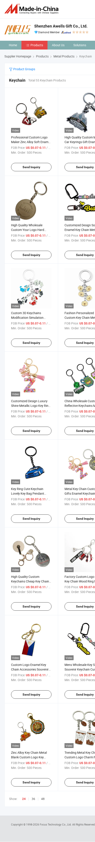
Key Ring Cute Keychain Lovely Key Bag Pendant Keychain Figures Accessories (31, 493)
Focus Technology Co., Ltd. (56, 824)
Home (13, 45)
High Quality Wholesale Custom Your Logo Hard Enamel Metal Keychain (27, 229)
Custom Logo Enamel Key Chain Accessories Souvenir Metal (30, 669)
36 (33, 799)
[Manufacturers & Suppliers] (32, 9)
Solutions (79, 45)
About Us (58, 45)
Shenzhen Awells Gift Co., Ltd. (60, 26)
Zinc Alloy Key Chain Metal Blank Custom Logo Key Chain (29, 757)
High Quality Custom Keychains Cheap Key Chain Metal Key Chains (30, 581)
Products (36, 45)
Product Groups (24, 69)
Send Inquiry (31, 167)
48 (43, 799)
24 (24, 799)
